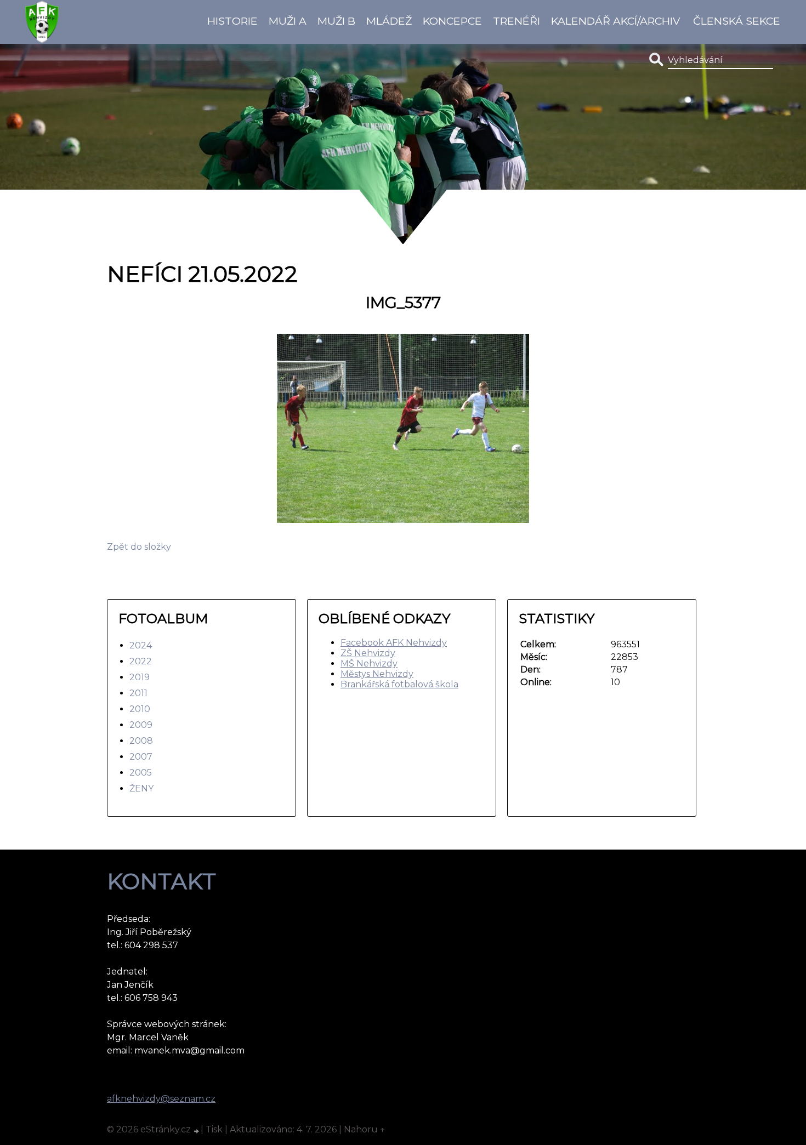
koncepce (452, 20)
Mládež (389, 20)
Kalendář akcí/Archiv (615, 20)
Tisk (214, 1129)
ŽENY (141, 788)
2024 (140, 645)
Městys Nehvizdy (376, 674)
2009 (140, 725)
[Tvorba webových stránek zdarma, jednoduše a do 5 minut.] (197, 1130)
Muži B (336, 20)
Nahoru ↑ (364, 1129)
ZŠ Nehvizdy (367, 653)
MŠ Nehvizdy (369, 663)
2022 (140, 661)
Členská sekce (736, 20)
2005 (140, 772)
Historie (232, 20)
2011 (138, 693)
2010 (139, 709)
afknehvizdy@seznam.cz (161, 1098)
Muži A (287, 20)
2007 (140, 756)
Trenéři (516, 20)
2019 (139, 677)
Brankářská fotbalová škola (399, 684)
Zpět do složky (139, 547)
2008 (141, 741)
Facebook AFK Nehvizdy (393, 642)
